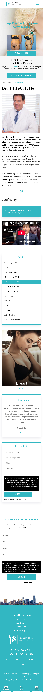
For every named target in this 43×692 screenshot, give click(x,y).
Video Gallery (10, 272)
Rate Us (7, 267)
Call (21, 690)
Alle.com (14, 66)
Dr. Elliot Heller (11, 282)
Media (7, 301)
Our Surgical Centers (13, 263)
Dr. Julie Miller (11, 291)
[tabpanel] (21, 358)
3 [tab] (22, 388)
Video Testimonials (12, 320)
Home (3, 82)
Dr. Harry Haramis (12, 286)
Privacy (19, 499)
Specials (8, 305)
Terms (24, 499)
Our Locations (10, 296)
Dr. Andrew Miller (12, 277)
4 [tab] (24, 388)
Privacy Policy (32, 484)
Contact (33, 660)
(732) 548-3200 (28, 528)
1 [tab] (19, 388)
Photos (6, 690)
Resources (9, 310)
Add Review (9, 315)
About (9, 82)
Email (37, 690)
